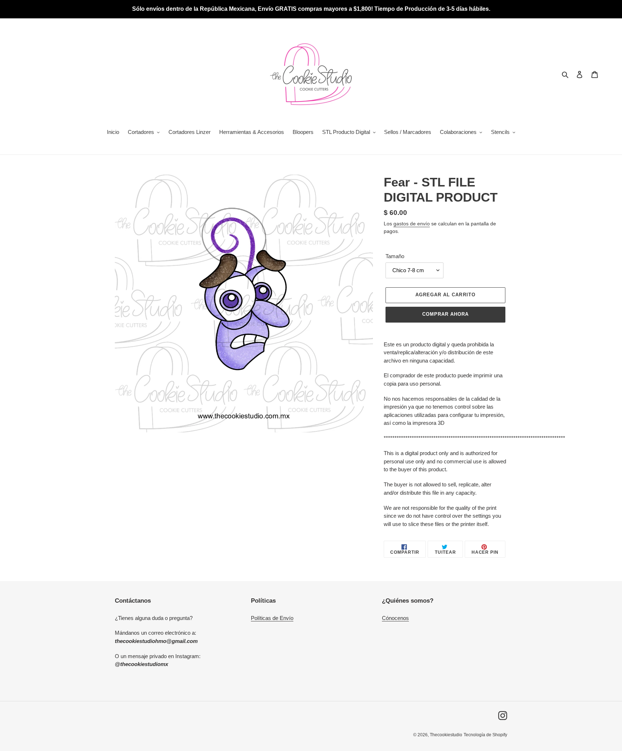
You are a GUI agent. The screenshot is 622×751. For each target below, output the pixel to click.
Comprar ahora (445, 314)
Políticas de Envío (272, 618)
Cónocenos (395, 618)
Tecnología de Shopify (485, 734)
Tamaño (395, 256)
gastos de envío (411, 223)
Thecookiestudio (446, 734)
